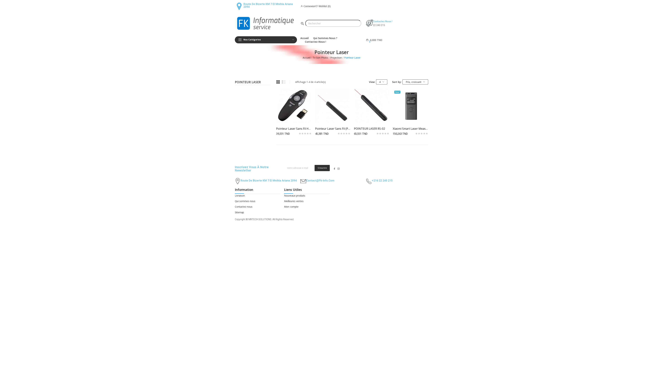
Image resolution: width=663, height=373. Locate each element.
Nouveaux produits (294, 195)
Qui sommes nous (245, 201)
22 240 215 (379, 25)
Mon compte (291, 206)
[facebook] (334, 169)
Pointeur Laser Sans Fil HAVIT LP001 (293, 129)
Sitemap (239, 212)
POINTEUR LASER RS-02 (369, 129)
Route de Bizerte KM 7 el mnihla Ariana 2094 (268, 5)
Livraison (240, 195)
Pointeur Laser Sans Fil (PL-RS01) (332, 129)
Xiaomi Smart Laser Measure (410, 129)
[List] (283, 82)
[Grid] (278, 82)
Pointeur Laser (248, 82)
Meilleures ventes (294, 201)
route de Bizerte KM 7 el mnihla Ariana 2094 (269, 180)
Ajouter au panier (293, 118)
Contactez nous (243, 206)
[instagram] (338, 169)
